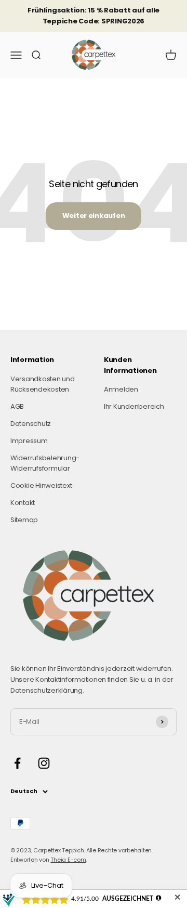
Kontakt (22, 503)
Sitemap (24, 520)
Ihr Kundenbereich (134, 406)
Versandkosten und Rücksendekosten (42, 384)
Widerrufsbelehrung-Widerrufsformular (44, 463)
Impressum (29, 441)
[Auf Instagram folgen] (44, 763)
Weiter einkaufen (93, 215)
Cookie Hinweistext (41, 485)
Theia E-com (68, 859)
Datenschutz (30, 424)
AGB (17, 406)
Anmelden (121, 389)
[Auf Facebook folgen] (17, 763)
